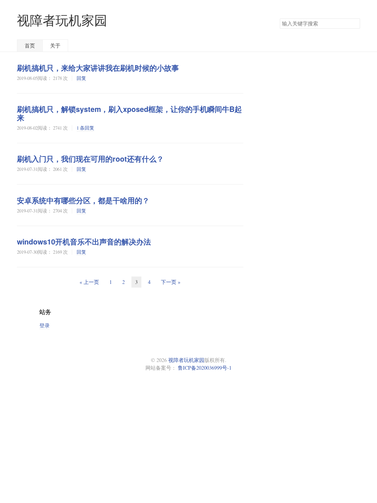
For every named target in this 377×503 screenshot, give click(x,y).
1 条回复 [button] (85, 127)
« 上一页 (89, 281)
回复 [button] (81, 78)
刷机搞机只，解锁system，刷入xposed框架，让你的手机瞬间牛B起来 (129, 113)
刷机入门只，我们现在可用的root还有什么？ (90, 159)
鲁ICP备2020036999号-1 (205, 367)
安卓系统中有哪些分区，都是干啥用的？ (83, 200)
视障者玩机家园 (62, 20)
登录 (44, 325)
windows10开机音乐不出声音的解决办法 (84, 241)
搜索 (354, 23)
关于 (55, 45)
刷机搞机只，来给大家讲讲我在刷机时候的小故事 (98, 68)
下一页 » (170, 281)
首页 (30, 45)
